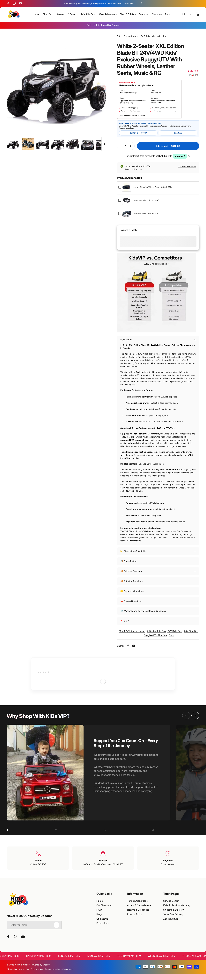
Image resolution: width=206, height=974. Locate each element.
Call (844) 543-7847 (138, 133)
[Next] (100, 90)
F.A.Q (99, 909)
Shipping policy (67, 969)
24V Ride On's (174, 631)
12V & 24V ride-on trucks (153, 36)
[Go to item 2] (28, 144)
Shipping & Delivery (173, 909)
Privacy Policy (134, 914)
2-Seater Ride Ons (156, 631)
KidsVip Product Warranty (176, 905)
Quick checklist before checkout (132, 116)
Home (99, 900)
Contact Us (102, 918)
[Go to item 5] (72, 144)
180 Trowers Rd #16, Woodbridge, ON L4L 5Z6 (103, 864)
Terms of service (37, 969)
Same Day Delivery (173, 914)
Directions (178, 133)
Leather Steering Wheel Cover (146, 187)
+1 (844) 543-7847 (38, 864)
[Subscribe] (56, 925)
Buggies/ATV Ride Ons (155, 635)
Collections (130, 36)
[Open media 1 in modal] (57, 85)
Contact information (52, 969)
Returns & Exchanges (138, 909)
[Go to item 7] (102, 144)
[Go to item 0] (13, 144)
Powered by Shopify (40, 965)
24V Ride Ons (191, 631)
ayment (169, 860)
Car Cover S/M (139, 200)
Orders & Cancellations (139, 905)
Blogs (99, 914)
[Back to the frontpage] (118, 36)
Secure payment (168, 864)
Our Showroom (104, 905)
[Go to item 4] (57, 144)
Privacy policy (12, 969)
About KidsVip (170, 918)
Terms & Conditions (137, 900)
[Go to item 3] (42, 144)
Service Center (171, 900)
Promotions (102, 923)
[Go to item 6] (87, 144)
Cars (171, 635)
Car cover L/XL (139, 213)
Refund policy (24, 969)
